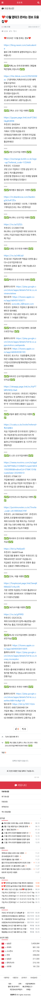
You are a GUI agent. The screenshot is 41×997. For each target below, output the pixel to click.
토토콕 (19, 3)
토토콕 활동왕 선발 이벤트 (10, 860)
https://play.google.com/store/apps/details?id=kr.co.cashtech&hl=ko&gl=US (20, 697)
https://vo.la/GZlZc (13, 224)
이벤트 (2, 848)
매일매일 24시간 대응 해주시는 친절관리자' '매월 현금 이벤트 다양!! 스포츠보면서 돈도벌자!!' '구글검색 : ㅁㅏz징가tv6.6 (15, 926)
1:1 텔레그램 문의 (9, 830)
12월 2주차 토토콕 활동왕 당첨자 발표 (16, 839)
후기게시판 (5, 797)
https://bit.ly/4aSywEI (14, 549)
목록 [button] (37, 777)
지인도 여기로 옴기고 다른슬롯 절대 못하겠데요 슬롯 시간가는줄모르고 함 (14, 913)
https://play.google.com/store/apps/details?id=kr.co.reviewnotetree (20, 290)
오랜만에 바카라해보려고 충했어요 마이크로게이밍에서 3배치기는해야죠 (14, 916)
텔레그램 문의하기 (13, 987)
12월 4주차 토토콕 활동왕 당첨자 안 (15, 833)
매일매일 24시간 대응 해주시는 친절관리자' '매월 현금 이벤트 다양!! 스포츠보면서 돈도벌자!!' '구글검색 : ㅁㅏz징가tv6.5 (15, 932)
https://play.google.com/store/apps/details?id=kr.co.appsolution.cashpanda (20, 341)
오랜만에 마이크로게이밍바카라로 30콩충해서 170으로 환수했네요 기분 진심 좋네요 (14, 922)
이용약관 (6, 978)
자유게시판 (5, 792)
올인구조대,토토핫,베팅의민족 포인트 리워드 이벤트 (17, 863)
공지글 (2, 818)
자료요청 (5, 802)
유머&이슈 (5, 807)
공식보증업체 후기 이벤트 (10, 856)
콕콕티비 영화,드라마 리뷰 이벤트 (13, 853)
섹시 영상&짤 (6, 812)
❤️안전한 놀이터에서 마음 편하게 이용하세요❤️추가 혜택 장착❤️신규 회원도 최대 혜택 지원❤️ (19, 883)
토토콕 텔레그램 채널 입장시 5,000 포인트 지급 (17, 869)
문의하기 (24, 978)
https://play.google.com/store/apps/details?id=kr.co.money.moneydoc (20, 655)
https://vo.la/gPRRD (14, 614)
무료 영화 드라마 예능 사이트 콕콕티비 (16, 823)
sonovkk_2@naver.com (23, 304)
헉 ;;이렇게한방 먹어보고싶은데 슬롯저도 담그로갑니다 (14, 919)
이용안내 (15, 978)
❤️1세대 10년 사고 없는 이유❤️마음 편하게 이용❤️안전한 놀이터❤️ (18, 889)
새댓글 (2, 908)
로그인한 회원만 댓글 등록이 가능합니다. (20, 771)
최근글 (2, 878)
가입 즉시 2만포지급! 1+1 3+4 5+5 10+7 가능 (18, 893)
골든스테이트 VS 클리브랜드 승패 (13, 866)
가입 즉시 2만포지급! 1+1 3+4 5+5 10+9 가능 (18, 896)
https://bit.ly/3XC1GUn (23, 704)
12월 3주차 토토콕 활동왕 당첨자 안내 (16, 836)
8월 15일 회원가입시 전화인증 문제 (15, 827)
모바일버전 (33, 978)
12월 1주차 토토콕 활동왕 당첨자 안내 (16, 843)
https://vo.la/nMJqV (14, 256)
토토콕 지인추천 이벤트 (9, 872)
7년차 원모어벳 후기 (12, 737)
